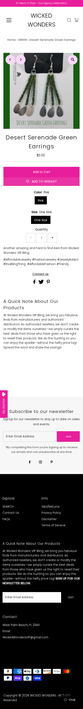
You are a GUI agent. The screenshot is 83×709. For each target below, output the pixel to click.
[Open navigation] (12, 20)
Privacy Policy (51, 513)
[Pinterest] (51, 462)
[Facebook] (30, 462)
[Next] (21, 59)
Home (11, 40)
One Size (40, 220)
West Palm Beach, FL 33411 (21, 625)
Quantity (41, 229)
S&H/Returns (51, 507)
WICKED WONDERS (43, 696)
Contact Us (11, 513)
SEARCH (8, 507)
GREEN (22, 40)
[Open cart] (76, 20)
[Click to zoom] (72, 60)
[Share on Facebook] (34, 283)
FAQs (6, 519)
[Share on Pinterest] (48, 283)
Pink (41, 200)
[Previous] (10, 59)
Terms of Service (53, 525)
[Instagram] (40, 462)
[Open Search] (69, 20)
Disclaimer (49, 519)
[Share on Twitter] (42, 283)
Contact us (40, 274)
